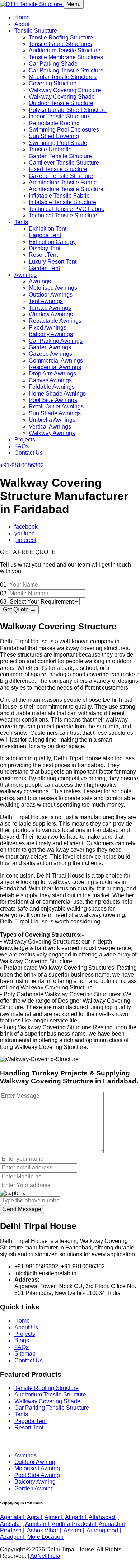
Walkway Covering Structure (65, 90)
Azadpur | (13, 1537)
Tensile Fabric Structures (60, 44)
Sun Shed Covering (54, 136)
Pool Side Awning (37, 1475)
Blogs (21, 1340)
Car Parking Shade (53, 64)
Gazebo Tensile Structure (61, 176)
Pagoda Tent (45, 235)
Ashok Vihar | (44, 1530)
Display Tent (44, 248)
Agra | (35, 1517)
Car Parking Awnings (56, 341)
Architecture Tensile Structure (66, 189)
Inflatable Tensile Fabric (59, 196)
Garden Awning (34, 1488)
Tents (21, 222)
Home (22, 17)
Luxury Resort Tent (52, 262)
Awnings (25, 275)
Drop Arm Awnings (52, 373)
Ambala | (12, 1524)
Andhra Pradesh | (75, 1524)
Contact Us (28, 453)
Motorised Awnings (53, 288)
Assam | (74, 1530)
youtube (24, 533)
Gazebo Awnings (50, 354)
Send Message (22, 1209)
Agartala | (13, 1517)
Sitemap (25, 1354)
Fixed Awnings (47, 328)
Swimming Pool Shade (58, 143)
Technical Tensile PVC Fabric (66, 209)
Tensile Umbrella (50, 149)
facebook (26, 527)
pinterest (25, 540)
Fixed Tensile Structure (58, 169)
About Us (26, 1327)
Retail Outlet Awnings (56, 406)
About (21, 24)
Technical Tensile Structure (63, 215)
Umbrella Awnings (52, 420)
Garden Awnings (50, 347)
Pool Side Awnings (53, 400)
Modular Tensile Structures (63, 77)
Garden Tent (44, 268)
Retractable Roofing (54, 123)
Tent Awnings (46, 301)
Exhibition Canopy (52, 242)
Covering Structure (52, 83)
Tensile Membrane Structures (66, 57)
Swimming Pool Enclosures (64, 130)
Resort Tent (43, 255)
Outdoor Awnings (51, 295)
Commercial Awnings (56, 361)
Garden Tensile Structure (60, 156)
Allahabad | (104, 1517)
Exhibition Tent (47, 229)
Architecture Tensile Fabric (63, 182)
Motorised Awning (37, 1468)
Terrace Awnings (50, 308)
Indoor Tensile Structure (59, 116)
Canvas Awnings (50, 380)
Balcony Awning (35, 1482)
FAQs (21, 446)
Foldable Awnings (52, 387)
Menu (73, 4)
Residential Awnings (55, 367)
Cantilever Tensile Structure (64, 163)
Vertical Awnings (50, 427)
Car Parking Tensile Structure (66, 70)
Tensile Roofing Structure (61, 37)
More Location (45, 1537)
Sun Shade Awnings (55, 413)
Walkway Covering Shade (62, 97)
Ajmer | (54, 1517)
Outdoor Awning (34, 1462)
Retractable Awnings (55, 321)
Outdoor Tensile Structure (61, 103)
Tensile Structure (35, 31)
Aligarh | (76, 1517)
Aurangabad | (104, 1530)
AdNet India (45, 1556)
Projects (24, 439)
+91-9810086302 (22, 465)
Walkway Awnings (52, 433)
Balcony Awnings (51, 334)
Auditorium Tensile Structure (65, 50)
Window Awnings (51, 314)
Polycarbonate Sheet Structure (68, 110)
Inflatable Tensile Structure (62, 202)
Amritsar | (38, 1524)
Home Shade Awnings (57, 394)
